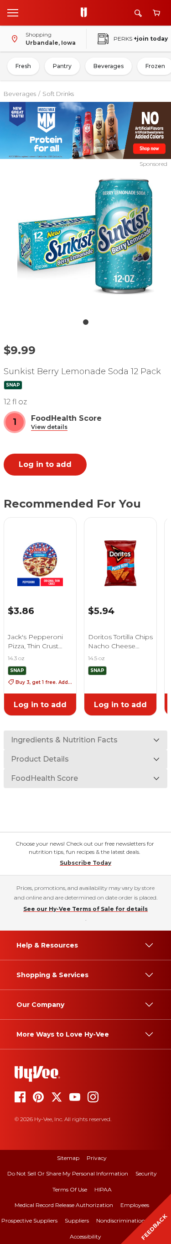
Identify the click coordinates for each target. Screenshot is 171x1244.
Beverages (108, 66)
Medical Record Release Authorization (64, 1205)
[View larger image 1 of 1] (86, 240)
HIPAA (103, 1189)
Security (146, 1173)
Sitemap (68, 1157)
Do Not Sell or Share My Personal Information (67, 1173)
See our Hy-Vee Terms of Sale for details (85, 908)
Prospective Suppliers (29, 1220)
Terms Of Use (69, 1189)
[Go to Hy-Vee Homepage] (86, 12)
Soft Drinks (58, 93)
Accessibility (85, 1236)
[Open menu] (12, 12)
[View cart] (156, 13)
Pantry (62, 66)
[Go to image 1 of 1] (86, 322)
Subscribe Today (85, 862)
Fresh (23, 66)
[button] (49, 427)
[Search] (138, 13)
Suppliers (77, 1220)
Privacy (97, 1157)
